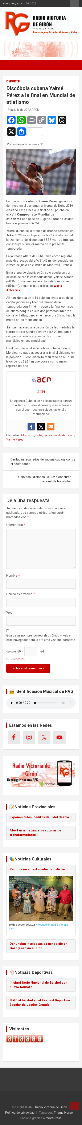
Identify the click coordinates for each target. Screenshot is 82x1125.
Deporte (13, 81)
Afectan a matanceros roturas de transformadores (35, 833)
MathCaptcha (20, 659)
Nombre (13, 575)
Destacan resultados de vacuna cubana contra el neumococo (43, 462)
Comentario (15, 525)
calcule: (11, 651)
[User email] (50, 426)
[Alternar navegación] (8, 65)
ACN (36, 109)
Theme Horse (63, 1112)
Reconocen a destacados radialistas (38, 869)
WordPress (54, 1118)
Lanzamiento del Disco (59, 435)
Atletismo (27, 435)
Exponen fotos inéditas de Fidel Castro (39, 817)
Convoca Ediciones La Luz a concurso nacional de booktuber (44, 479)
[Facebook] (31, 426)
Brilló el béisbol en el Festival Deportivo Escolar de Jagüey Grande (40, 1002)
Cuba (39, 435)
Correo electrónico (20, 594)
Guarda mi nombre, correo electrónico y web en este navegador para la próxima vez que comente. (41, 638)
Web (9, 612)
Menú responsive (74, 3)
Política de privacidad (19, 1112)
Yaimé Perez (15, 439)
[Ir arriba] (74, 1106)
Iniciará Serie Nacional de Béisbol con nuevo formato (38, 985)
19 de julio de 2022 (18, 109)
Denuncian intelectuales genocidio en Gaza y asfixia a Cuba (38, 946)
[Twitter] (41, 426)
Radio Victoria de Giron (51, 1107)
